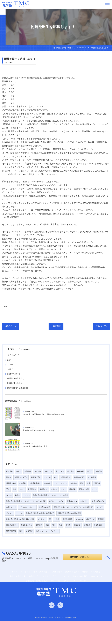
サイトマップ (80, 581)
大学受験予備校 (35, 483)
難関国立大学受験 (21, 477)
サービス (19, 513)
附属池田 (77, 525)
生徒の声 (54, 489)
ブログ (10, 369)
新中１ (22, 489)
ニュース (5, 306)
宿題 (88, 483)
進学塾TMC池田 (79, 477)
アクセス (26, 495)
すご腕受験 (92, 477)
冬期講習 (101, 519)
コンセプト (42, 519)
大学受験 (99, 471)
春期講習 (80, 471)
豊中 (54, 525)
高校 (21, 531)
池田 (60, 525)
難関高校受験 (36, 477)
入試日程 (97, 483)
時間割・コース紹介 (56, 501)
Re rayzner (79, 519)
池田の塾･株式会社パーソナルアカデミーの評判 (50, 495)
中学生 (56, 519)
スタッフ (99, 507)
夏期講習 (39, 525)
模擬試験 (72, 489)
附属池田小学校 (26, 525)
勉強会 (17, 495)
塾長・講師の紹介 (98, 501)
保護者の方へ (72, 501)
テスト (63, 489)
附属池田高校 (99, 525)
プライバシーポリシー (27, 507)
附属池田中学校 (12, 525)
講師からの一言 (14, 373)
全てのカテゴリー (14, 355)
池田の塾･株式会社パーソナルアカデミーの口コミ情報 (26, 501)
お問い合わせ (11, 507)
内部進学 (27, 471)
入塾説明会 (32, 489)
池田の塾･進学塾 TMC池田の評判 (69, 513)
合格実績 (29, 531)
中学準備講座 (67, 519)
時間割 (18, 471)
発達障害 (70, 471)
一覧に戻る (56, 326)
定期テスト (48, 471)
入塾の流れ (84, 501)
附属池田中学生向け (15, 378)
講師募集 (47, 483)
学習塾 (68, 525)
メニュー (9, 513)
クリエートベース (60, 483)
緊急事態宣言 (11, 531)
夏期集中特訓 (84, 489)
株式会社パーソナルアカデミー (47, 531)
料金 (14, 489)
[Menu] (107, 4)
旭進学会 (73, 483)
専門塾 (89, 471)
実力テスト (60, 471)
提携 (81, 483)
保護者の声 (44, 489)
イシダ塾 (47, 477)
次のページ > (101, 326)
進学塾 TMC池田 (44, 507)
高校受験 (9, 471)
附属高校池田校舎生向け (17, 387)
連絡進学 (87, 525)
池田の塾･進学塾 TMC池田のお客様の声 (40, 513)
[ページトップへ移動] (107, 557)
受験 (7, 489)
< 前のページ (10, 326)
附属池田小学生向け (15, 383)
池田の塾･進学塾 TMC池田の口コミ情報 (20, 519)
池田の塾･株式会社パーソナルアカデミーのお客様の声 (73, 507)
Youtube (9, 495)
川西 (47, 525)
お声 (9, 359)
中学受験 (22, 483)
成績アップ (90, 519)
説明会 (8, 477)
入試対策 (37, 471)
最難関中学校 (11, 483)
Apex (55, 477)
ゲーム (94, 489)
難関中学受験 (65, 477)
